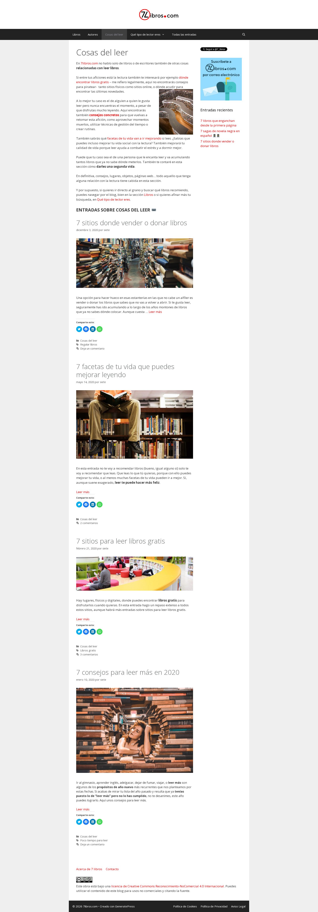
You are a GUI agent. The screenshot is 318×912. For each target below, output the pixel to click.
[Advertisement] (221, 210)
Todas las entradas (184, 34)
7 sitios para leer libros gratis (120, 541)
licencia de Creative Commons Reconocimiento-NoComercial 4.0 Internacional (167, 886)
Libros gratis (88, 650)
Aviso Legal (238, 906)
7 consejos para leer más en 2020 (127, 672)
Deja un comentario (92, 348)
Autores (93, 34)
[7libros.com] (159, 14)
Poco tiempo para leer (94, 840)
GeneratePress (125, 906)
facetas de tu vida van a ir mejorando (134, 138)
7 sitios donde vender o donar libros (131, 222)
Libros (76, 34)
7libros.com (89, 63)
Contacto (112, 869)
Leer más (155, 312)
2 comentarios (89, 523)
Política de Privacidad (214, 906)
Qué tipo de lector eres (145, 34)
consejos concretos (104, 115)
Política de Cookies (185, 906)
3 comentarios (89, 654)
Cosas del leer (114, 34)
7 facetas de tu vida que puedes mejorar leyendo (125, 370)
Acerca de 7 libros (89, 869)
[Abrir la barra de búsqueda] (243, 34)
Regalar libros (88, 344)
